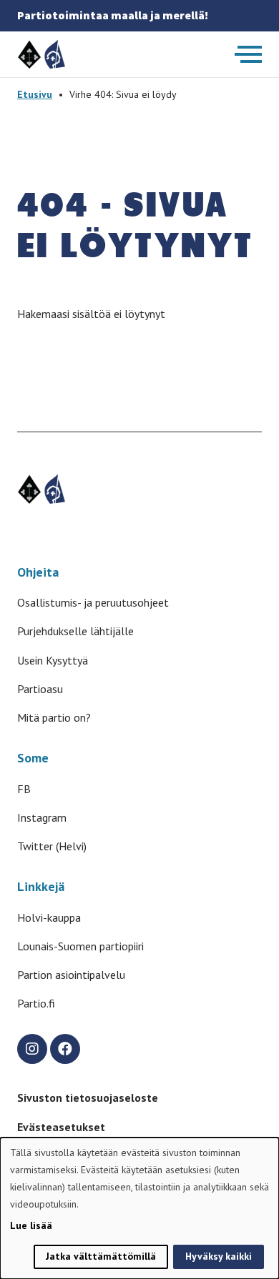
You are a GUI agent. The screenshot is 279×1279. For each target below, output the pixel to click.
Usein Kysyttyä (52, 660)
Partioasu (40, 689)
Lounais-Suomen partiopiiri (80, 946)
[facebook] (65, 1049)
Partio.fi (36, 1003)
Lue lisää (31, 1225)
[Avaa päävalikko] (248, 54)
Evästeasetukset (61, 1127)
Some (33, 758)
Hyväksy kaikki (218, 1256)
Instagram (42, 817)
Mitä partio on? (54, 717)
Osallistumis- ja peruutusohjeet (93, 602)
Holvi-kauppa (49, 917)
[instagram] (32, 1049)
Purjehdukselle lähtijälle (75, 631)
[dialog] (139, 1208)
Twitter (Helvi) (52, 846)
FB (24, 789)
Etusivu (34, 94)
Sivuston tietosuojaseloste (87, 1097)
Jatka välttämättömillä (101, 1256)
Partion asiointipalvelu (71, 974)
